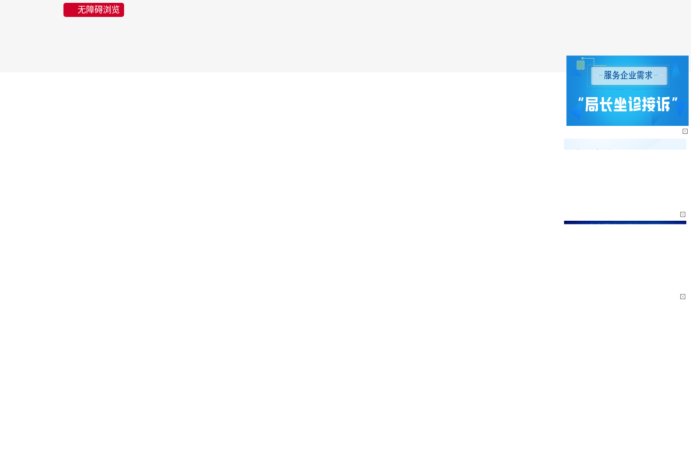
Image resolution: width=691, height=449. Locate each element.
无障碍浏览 (99, 10)
